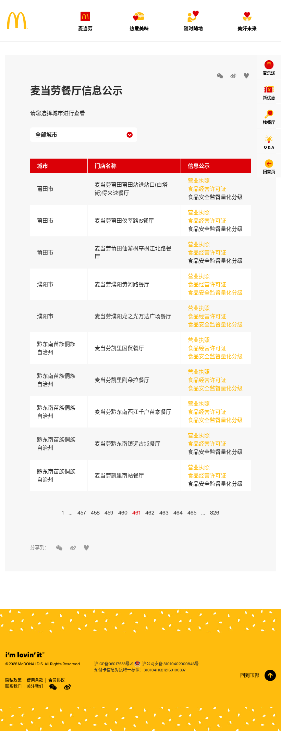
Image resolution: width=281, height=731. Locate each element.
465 (191, 512)
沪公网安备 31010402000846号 (170, 663)
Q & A (269, 147)
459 (109, 512)
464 (178, 512)
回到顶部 (249, 675)
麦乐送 (269, 73)
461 (136, 512)
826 (214, 512)
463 (164, 512)
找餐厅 (269, 122)
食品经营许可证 (207, 188)
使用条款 (35, 680)
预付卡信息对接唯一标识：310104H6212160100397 (140, 669)
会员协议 (56, 680)
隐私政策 (13, 680)
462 (150, 512)
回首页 (269, 171)
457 (81, 512)
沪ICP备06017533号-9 (113, 663)
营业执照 (199, 180)
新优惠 (269, 97)
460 (122, 512)
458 (95, 512)
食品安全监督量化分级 (215, 292)
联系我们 (13, 686)
